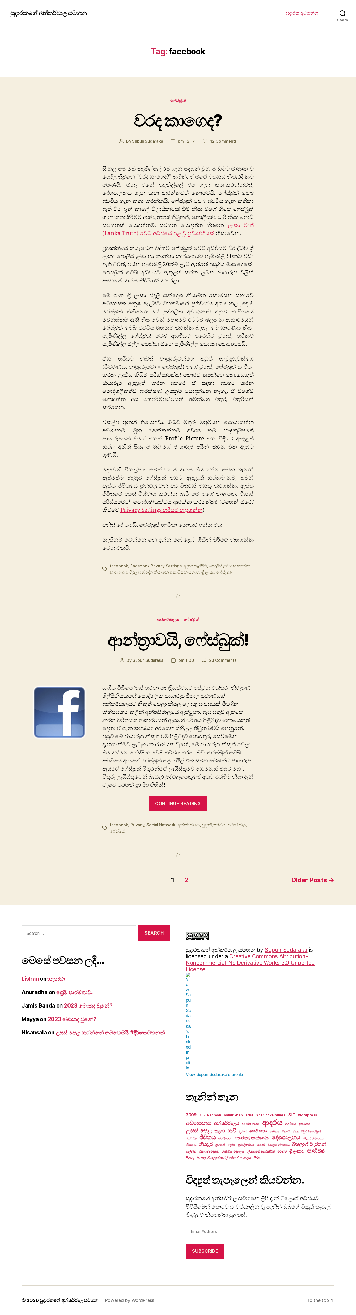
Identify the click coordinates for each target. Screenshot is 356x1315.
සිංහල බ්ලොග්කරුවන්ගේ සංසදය (224, 1157)
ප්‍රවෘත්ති (220, 1145)
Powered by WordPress (130, 1300)
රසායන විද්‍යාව (209, 1151)
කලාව (219, 1131)
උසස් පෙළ (199, 1130)
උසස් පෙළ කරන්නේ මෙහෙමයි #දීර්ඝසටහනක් (110, 1032)
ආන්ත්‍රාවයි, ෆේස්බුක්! (177, 639)
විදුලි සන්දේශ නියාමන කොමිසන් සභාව (164, 572)
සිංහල (190, 1158)
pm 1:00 (186, 660)
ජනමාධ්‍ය (191, 1138)
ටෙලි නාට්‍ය (225, 1138)
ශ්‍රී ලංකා (207, 572)
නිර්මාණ (191, 1145)
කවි (232, 1130)
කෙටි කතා (258, 1131)
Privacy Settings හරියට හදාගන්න (161, 510)
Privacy (137, 824)
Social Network (160, 824)
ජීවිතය (207, 1137)
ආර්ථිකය (290, 1124)
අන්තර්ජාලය (168, 619)
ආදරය (272, 1122)
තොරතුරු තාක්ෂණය (252, 1137)
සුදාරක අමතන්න (302, 13)
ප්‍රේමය (231, 1145)
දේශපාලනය (286, 1137)
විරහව (281, 1151)
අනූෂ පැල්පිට (195, 565)
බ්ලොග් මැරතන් (309, 1144)
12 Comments (223, 141)
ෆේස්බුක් (178, 100)
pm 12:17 (186, 141)
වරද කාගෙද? (178, 120)
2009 (191, 1114)
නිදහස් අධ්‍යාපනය (313, 1138)
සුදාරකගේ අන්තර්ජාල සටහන (48, 13)
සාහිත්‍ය (315, 1150)
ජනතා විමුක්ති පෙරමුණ (307, 1131)
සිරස (257, 1158)
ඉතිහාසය (304, 1124)
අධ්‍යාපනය (198, 1122)
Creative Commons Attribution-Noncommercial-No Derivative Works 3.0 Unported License (250, 963)
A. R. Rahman (210, 1115)
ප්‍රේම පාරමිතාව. (74, 992)
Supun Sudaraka (147, 141)
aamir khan (233, 1115)
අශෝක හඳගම (250, 1124)
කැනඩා (56, 978)
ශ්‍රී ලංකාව (296, 1151)
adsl (249, 1115)
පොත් (261, 1144)
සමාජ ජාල (237, 824)
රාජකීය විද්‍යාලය (233, 1151)
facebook (119, 565)
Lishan (30, 978)
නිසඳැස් (206, 1144)
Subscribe (205, 1251)
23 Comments (222, 660)
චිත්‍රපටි (286, 1131)
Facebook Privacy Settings (155, 565)
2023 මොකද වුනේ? (88, 1005)
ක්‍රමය (243, 1131)
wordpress (307, 1115)
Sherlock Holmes (270, 1115)
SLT (292, 1114)
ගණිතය (274, 1131)
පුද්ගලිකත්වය (213, 824)
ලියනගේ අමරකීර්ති (261, 1151)
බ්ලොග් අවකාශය (279, 1145)
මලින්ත (191, 1151)
